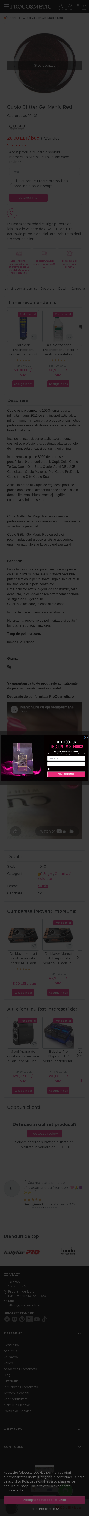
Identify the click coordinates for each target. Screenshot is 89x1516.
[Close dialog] (86, 737)
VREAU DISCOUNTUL (66, 774)
